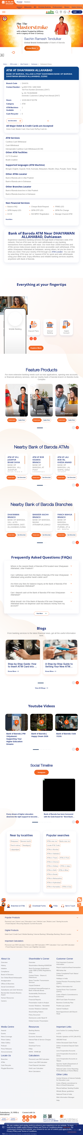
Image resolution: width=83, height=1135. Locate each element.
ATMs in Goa (66, 887)
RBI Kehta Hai (61, 970)
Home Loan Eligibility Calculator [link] (35, 947)
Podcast (4, 1046)
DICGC (56, 1121)
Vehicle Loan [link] (41, 921)
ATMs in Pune (64, 858)
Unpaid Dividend (34, 985)
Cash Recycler (6, 1065)
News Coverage (6, 1036)
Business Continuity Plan (64, 1002)
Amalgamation (6, 981)
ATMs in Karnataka (53, 887)
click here (66, 1127)
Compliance (5, 971)
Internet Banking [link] (39, 934)
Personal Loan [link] (10, 921)
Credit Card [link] (17, 934)
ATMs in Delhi (51, 870)
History (3, 965)
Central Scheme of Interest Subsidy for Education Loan (68, 1079)
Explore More (36, 348)
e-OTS (58, 1033)
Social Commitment (7, 987)
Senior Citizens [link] (77, 7)
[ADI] (3, 905)
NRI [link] (35, 7)
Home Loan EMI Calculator (38, 1062)
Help (58, 1100)
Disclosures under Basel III (38, 1018)
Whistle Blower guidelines (65, 1091)
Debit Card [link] (8, 934)
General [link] (19, 7)
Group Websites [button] (4, 1119)
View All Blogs (40, 688)
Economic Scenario (35, 1036)
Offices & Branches (7, 984)
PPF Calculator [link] (51, 945)
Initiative (4, 968)
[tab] (41, 917)
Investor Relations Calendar (38, 1009)
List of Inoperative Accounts (65, 1051)
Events (3, 1033)
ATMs (3, 1062)
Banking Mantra (34, 1030)
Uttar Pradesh (24, 64)
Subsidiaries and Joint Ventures (12, 990)
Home (5, 64)
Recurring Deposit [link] (23, 923)
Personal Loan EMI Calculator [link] (15, 945)
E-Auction (32, 1033)
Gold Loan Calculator (36, 1068)
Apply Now (21, 420)
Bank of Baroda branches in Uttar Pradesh (22, 190)
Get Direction (22, 477)
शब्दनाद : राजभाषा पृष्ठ (35, 1052)
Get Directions (12, 121)
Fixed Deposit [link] (10, 923)
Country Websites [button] (13, 1119)
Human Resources (7, 998)
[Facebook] (24, 1116)
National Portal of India (64, 1094)
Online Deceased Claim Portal (66, 1043)
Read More (9, 219)
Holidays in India (62, 978)
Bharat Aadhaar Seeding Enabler (67, 1088)
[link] (50, 12)
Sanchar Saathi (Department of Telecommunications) (67, 1065)
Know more (11, 420)
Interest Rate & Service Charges (40, 1039)
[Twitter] (34, 1116)
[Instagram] (27, 1116)
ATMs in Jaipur (65, 866)
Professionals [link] (57, 7)
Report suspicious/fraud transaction (68, 967)
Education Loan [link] (30, 921)
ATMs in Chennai (53, 862)
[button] (57, 12)
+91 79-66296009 (30, 93)
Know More (31, 48)
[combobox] (79, 899)
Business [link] (27, 2)
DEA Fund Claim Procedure (65, 999)
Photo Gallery (5, 1039)
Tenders (31, 1043)
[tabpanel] (41, 34)
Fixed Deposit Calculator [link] (14, 947)
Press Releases (6, 1049)
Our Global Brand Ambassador (11, 977)
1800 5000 (37, 87)
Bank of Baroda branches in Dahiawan (20, 194)
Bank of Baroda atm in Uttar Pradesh (20, 178)
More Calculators (34, 1071)
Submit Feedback (62, 1009)
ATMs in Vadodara (53, 853)
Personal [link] (19, 2)
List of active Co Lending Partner (67, 1030)
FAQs (31, 1049)
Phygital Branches (7, 1068)
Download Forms (34, 1046)
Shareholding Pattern (36, 1012)
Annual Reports (34, 996)
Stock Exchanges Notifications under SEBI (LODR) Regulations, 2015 (40, 970)
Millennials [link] (28, 7)
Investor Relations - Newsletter (39, 1006)
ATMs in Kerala (52, 874)
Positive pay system (63, 1006)
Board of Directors (7, 974)
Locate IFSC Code (53, 845)
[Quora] (27, 1120)
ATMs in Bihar (63, 870)
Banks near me (64, 841)
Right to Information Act (64, 986)
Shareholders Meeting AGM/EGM (40, 965)
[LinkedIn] (31, 1116)
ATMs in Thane (52, 858)
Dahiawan (34, 64)
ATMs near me (52, 841)
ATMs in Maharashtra (54, 878)
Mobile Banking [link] (27, 934)
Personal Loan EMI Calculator (39, 1059)
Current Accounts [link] (36, 923)
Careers (4, 1001)
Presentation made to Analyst (39, 1002)
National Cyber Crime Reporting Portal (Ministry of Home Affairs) (67, 1070)
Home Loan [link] (20, 921)
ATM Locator (13, 64)
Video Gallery (5, 1043)
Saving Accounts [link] (62, 921)
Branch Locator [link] (66, 934)
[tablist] (41, 931)
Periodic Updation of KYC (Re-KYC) (68, 1036)
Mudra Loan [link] (51, 921)
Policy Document (34, 1015)
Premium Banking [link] (44, 7)
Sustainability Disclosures (37, 993)
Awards (3, 1030)
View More (39, 613)
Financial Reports (35, 999)
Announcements (6, 1052)
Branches (4, 1059)
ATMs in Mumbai (52, 849)
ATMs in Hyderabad (54, 882)
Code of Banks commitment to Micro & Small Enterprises (66, 1084)
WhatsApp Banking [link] (53, 934)
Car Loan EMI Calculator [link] (66, 945)
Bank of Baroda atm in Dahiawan (18, 181)
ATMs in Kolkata (52, 866)
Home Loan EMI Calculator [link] (35, 945)
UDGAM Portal (61, 1039)
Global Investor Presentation (38, 1021)
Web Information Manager (65, 1097)
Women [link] (66, 7)
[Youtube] (24, 1120)
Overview (4, 962)
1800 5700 (27, 87)
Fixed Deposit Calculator (37, 1065)
